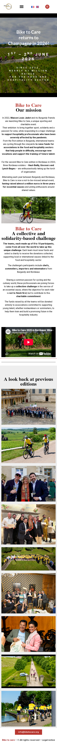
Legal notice (48, 740)
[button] (21, 7)
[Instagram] (47, 7)
